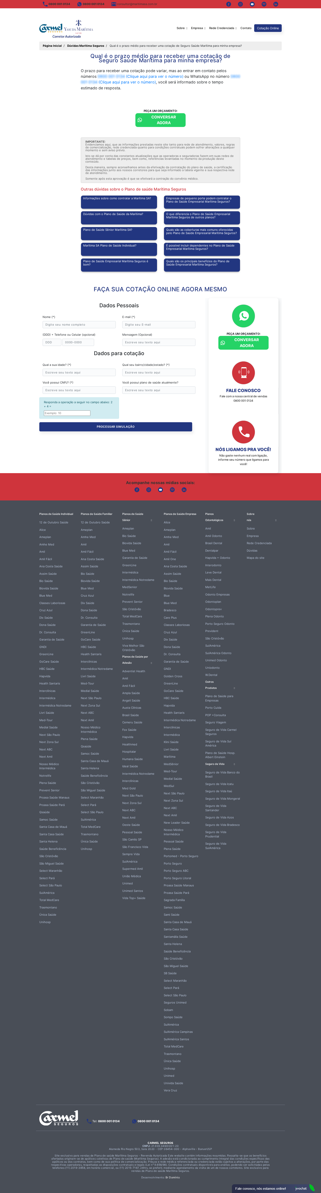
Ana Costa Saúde (51, 566)
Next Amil (45, 756)
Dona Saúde (47, 625)
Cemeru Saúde (132, 722)
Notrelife (45, 775)
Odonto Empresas (217, 594)
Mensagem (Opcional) (137, 334)
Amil (42, 551)
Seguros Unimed (175, 1002)
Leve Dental (213, 572)
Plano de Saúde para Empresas (219, 698)
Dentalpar (211, 550)
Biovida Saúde (48, 588)
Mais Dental (213, 580)
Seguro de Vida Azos (219, 817)
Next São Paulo (49, 734)
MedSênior (171, 764)
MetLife (210, 587)
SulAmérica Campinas (178, 1031)
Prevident (211, 631)
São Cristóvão (48, 856)
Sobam (168, 1010)
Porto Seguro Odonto (220, 623)
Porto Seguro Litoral (177, 878)
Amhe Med (46, 544)
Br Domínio (173, 1177)
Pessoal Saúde (132, 832)
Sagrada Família (174, 900)
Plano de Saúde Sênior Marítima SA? (107, 229)
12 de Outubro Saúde (53, 522)
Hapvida (44, 676)
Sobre (181, 28)
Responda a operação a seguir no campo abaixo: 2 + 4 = (78, 404)
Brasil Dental (213, 543)
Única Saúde (47, 914)
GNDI (42, 647)
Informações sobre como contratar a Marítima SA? (117, 198)
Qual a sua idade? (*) (57, 364)
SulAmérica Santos (176, 1039)
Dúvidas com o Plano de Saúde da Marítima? (113, 214)
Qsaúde (44, 812)
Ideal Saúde (130, 766)
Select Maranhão (50, 870)
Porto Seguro (173, 863)
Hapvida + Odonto (217, 557)
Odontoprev (213, 609)
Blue (167, 595)
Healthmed (129, 744)
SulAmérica (46, 892)
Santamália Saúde (176, 936)
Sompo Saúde (173, 1017)
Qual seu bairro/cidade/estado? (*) (146, 364)
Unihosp (45, 922)
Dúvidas (252, 550)
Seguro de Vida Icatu (219, 784)
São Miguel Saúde (51, 863)
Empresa (197, 28)
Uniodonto (212, 667)
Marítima (169, 756)
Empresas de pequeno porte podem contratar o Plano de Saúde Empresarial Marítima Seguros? (198, 199)
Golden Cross (173, 676)
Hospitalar (129, 751)
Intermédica (47, 698)
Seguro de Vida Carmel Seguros (220, 732)
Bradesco (170, 610)
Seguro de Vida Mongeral (222, 798)
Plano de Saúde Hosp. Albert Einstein (220, 755)
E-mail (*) (128, 317)
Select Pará (47, 878)
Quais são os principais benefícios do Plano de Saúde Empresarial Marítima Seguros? (198, 262)
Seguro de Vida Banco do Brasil (222, 774)
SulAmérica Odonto (218, 653)
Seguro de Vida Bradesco (222, 825)
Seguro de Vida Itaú (218, 791)
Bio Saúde (46, 581)
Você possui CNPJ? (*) (58, 382)
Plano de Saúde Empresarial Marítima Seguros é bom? (115, 262)
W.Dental (211, 675)
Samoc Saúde (48, 819)
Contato (246, 28)
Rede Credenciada (221, 28)
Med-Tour (46, 720)
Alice (42, 529)
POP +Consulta (215, 715)
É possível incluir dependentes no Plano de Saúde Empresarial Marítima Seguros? (200, 247)
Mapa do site (255, 557)
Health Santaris (49, 683)
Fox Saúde (129, 729)
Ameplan (45, 537)
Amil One (170, 559)
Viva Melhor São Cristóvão (133, 648)
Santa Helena (48, 841)
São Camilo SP (132, 839)
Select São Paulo (50, 885)
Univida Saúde (173, 1083)
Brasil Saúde (130, 715)
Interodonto (213, 565)
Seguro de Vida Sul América (218, 743)
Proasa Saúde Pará (52, 805)
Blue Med (45, 595)
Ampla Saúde (131, 693)
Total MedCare (49, 900)
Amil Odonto (213, 536)
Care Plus (170, 617)
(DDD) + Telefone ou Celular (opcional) (69, 334)
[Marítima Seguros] (66, 28)
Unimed (127, 883)
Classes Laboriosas (52, 603)
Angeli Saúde (131, 700)
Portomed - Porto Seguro (181, 856)
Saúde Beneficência (52, 849)
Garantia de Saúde (51, 639)
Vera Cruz (170, 1090)
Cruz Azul (45, 610)
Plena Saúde (47, 783)
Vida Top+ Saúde (133, 898)
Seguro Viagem (215, 722)
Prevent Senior (49, 790)
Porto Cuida (213, 707)
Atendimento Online (273, 1188)
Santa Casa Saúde (51, 834)
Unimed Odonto (216, 660)
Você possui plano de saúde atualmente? (150, 382)
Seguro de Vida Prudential (215, 834)
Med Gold (129, 788)
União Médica (131, 876)
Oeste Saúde (131, 825)
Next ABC (45, 749)
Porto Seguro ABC (176, 870)
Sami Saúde (171, 914)
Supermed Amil (132, 868)
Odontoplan (213, 601)
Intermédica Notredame (55, 705)
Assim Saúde (48, 573)
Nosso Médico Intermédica (49, 766)
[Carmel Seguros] (58, 1117)
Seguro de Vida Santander (215, 808)
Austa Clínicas (131, 707)
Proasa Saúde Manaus (54, 797)
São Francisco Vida (135, 847)
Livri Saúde (46, 712)
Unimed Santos (132, 891)
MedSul (169, 786)
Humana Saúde (132, 759)
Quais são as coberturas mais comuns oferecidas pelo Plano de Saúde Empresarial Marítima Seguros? (201, 231)
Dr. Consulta (47, 632)
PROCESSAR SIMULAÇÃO (116, 426)
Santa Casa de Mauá (53, 826)
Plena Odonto (214, 616)
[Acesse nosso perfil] (229, 4)
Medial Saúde (48, 727)
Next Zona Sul (49, 742)
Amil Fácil (45, 559)
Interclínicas (47, 691)
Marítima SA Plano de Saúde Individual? (109, 245)
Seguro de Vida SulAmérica (215, 846)
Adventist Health (133, 671)
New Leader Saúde (177, 822)
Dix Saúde (46, 617)
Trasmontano (48, 907)
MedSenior (129, 587)
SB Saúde (170, 973)
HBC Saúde (47, 668)
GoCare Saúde (49, 661)
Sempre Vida (131, 854)
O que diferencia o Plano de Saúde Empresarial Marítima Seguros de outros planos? (198, 215)
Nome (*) (49, 317)
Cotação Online (268, 28)
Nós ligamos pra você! (243, 449)
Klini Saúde (171, 742)
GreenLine (46, 654)
